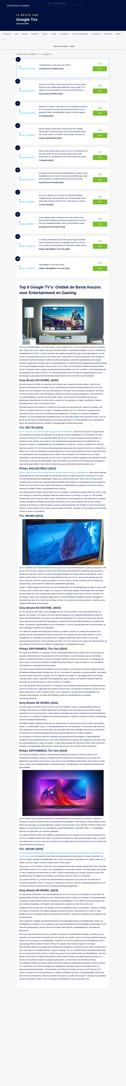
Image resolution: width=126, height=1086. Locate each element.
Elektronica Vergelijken (26, 54)
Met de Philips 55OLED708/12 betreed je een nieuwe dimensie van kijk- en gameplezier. (53, 473)
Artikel (72, 46)
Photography (64, 34)
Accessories (7, 34)
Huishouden (35, 34)
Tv (4, 40)
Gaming (24, 34)
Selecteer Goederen (60, 46)
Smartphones (96, 34)
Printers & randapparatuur (80, 34)
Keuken (45, 34)
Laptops (53, 34)
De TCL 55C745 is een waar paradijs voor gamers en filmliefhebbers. (46, 432)
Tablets (118, 34)
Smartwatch (108, 34)
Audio (16, 34)
